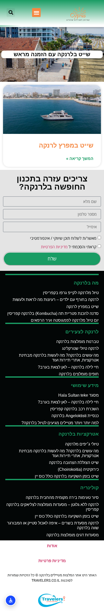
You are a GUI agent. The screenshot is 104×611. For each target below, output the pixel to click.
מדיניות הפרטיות (54, 246)
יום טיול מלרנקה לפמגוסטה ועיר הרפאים (65, 320)
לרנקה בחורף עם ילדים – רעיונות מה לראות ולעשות (56, 299)
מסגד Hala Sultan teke (78, 395)
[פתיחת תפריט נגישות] (10, 600)
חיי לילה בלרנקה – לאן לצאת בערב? (68, 367)
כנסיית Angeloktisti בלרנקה (75, 416)
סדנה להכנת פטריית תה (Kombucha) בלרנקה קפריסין (53, 313)
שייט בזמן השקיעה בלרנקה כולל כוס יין (67, 476)
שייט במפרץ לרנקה (66, 145)
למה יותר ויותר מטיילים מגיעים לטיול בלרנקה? (60, 423)
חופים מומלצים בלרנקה (79, 374)
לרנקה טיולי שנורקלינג (80, 348)
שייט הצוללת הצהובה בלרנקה (74, 462)
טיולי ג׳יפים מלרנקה (82, 444)
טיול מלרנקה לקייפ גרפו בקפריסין (71, 293)
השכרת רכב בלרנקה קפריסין (74, 409)
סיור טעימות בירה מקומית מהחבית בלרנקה (62, 497)
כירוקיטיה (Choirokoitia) (78, 469)
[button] (36, 12)
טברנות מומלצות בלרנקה (77, 341)
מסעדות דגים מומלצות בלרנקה (72, 535)
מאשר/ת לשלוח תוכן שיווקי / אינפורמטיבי (63, 238)
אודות (52, 546)
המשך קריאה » (79, 158)
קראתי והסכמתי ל (68, 246)
